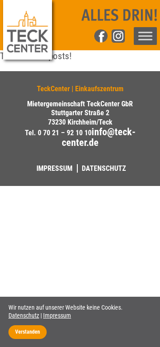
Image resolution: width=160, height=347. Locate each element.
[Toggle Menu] (145, 36)
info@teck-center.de (99, 137)
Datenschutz (104, 168)
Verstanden (27, 332)
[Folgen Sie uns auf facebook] (101, 41)
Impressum (54, 168)
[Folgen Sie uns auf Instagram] (123, 41)
